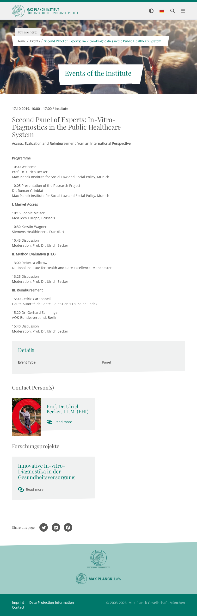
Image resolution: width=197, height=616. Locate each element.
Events (35, 41)
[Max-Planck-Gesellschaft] (98, 559)
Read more (63, 422)
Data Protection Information (51, 602)
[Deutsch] (162, 11)
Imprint (18, 602)
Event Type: (27, 362)
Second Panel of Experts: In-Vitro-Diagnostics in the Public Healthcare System (102, 41)
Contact (18, 607)
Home (20, 41)
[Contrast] (151, 11)
